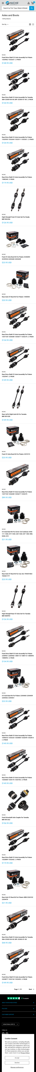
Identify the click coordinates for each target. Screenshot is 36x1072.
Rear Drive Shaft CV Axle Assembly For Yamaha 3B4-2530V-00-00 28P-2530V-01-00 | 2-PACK (17, 98)
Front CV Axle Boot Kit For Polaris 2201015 (16, 454)
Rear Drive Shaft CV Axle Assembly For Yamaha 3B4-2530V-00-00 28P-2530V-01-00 (17, 938)
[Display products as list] (33, 24)
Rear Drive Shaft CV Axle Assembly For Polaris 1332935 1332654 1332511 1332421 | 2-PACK (18, 138)
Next (30, 989)
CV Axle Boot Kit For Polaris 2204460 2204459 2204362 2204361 (17, 697)
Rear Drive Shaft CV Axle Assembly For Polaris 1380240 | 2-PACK (17, 178)
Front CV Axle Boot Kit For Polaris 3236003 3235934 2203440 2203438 (16, 258)
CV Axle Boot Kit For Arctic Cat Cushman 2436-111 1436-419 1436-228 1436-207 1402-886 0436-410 (17, 534)
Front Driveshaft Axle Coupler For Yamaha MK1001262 (15, 819)
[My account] (29, 3)
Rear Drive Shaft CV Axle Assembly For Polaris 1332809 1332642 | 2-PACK (17, 858)
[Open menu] (3, 3)
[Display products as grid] (30, 24)
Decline (17, 1063)
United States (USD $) (9, 1024)
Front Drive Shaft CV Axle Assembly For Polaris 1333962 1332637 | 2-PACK (17, 58)
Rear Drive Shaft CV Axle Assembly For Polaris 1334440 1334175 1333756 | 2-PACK (17, 779)
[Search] (31, 8)
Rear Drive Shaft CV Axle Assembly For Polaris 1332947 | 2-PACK (17, 375)
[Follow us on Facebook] (3, 1033)
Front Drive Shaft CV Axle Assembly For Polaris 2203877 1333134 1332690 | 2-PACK (17, 978)
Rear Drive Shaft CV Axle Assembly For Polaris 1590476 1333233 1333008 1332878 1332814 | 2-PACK (18, 738)
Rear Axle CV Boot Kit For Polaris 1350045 (16, 297)
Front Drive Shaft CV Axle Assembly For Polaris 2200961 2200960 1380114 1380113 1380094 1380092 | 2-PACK (18, 656)
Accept (17, 1058)
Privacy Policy (25, 1053)
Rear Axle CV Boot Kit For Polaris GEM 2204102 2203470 (17, 898)
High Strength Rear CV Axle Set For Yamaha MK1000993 (16, 615)
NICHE (3, 55)
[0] (32, 3)
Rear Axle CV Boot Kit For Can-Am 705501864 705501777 (17, 575)
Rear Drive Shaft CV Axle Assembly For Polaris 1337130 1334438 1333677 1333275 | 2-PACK (18, 335)
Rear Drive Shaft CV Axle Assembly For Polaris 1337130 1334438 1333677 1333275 (17, 493)
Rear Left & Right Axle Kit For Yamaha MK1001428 (14, 415)
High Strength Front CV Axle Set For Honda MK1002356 (15, 218)
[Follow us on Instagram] (7, 1033)
